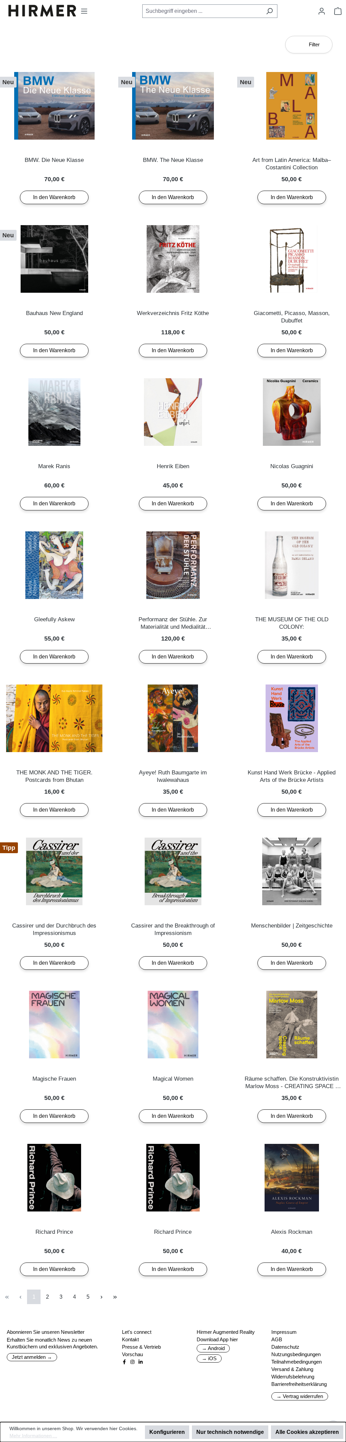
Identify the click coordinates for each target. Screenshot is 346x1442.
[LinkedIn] (140, 1362)
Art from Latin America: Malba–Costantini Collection (291, 164)
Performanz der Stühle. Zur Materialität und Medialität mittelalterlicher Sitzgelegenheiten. (172, 623)
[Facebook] (124, 1362)
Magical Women (173, 1079)
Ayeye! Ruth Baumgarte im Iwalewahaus (173, 776)
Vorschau (132, 1354)
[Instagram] (132, 1362)
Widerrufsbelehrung (292, 1376)
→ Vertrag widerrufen (299, 1396)
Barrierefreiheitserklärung (299, 1384)
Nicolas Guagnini (291, 466)
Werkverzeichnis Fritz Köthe (173, 313)
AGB (276, 1339)
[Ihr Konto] (322, 11)
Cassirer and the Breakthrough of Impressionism (173, 929)
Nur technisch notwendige (230, 1432)
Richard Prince (54, 1232)
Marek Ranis (54, 466)
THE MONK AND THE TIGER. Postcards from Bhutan (54, 776)
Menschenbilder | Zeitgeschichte (291, 925)
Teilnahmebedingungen (296, 1362)
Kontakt (130, 1339)
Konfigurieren (167, 1432)
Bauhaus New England (54, 313)
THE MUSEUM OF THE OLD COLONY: (291, 623)
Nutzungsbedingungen (296, 1354)
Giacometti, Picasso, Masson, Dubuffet (292, 317)
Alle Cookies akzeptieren (307, 1432)
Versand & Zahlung (292, 1369)
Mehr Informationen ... (33, 1435)
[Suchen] (269, 11)
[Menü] (84, 11)
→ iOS (209, 1358)
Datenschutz (285, 1347)
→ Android (213, 1348)
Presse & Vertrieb (141, 1347)
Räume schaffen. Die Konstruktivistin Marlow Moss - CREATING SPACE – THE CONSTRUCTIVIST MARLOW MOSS (292, 1083)
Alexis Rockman (291, 1232)
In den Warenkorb (54, 197)
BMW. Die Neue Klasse (54, 160)
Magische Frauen (54, 1079)
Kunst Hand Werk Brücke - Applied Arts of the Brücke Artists (292, 776)
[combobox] (202, 11)
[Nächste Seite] (101, 1297)
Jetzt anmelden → (32, 1357)
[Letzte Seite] (115, 1297)
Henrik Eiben (173, 466)
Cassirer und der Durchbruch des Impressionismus (54, 929)
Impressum (284, 1332)
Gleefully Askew (54, 619)
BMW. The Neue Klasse (173, 160)
